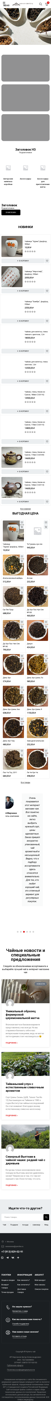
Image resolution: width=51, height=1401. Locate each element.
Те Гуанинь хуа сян (34, 544)
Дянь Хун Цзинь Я (34, 709)
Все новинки (25, 509)
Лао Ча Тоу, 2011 (10, 772)
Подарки (14, 1225)
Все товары (25, 783)
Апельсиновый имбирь (13, 578)
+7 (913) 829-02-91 (12, 1251)
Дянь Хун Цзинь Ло (35, 678)
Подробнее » (12, 1043)
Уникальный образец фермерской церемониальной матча (22, 1015)
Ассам (29, 578)
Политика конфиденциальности (21, 1370)
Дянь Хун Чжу (9, 741)
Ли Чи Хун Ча (32, 772)
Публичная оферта (15, 1365)
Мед (46, 1225)
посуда (25, 1225)
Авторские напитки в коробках (8, 181)
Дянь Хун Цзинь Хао (11, 709)
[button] (22, 260)
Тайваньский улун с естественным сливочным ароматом (25, 1087)
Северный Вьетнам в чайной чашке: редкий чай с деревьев (25, 1160)
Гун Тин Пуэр (8, 610)
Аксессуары (25, 179)
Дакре (29, 644)
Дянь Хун (7, 678)
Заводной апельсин (35, 741)
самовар (36, 1225)
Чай (4, 1225)
